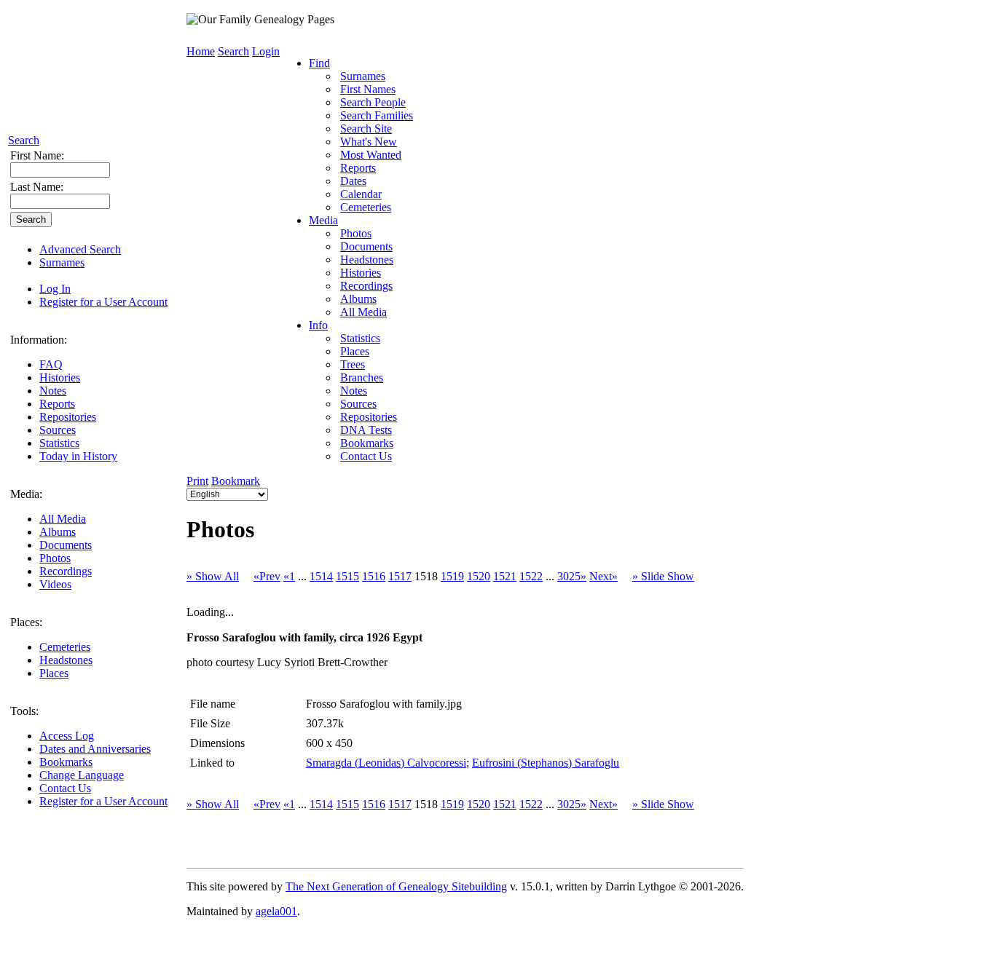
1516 (373, 576)
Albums (57, 532)
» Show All (212, 576)
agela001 (276, 911)
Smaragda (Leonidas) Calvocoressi (386, 762)
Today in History (78, 456)
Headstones (66, 660)
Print (197, 481)
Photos (55, 558)
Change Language (81, 775)
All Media (62, 519)
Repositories (67, 417)
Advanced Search (80, 249)
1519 (452, 576)
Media (323, 220)
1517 (400, 576)
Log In (55, 288)
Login (266, 51)
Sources (57, 430)
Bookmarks (66, 762)
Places (53, 673)
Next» (603, 576)
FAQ (51, 364)
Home (200, 51)
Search (23, 140)
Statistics (59, 443)
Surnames (61, 262)
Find (319, 63)
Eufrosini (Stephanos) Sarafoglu (545, 762)
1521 (504, 576)
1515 (347, 576)
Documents (65, 545)
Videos (55, 584)
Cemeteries (64, 647)
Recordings (65, 571)
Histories (59, 377)
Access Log (66, 735)
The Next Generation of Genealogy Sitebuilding (396, 886)
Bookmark (235, 481)
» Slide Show (663, 576)
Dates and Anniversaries (95, 749)
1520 (478, 576)
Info (318, 325)
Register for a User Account (103, 302)
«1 (289, 576)
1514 (321, 576)
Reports (57, 404)
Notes (52, 390)
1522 (531, 576)
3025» (571, 576)
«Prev (266, 576)
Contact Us (65, 788)
